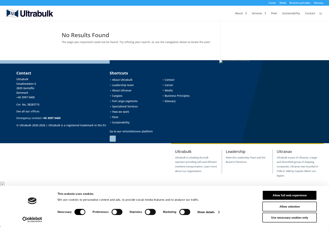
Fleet (274, 13)
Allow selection (289, 206)
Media (282, 3)
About (239, 13)
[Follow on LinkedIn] (113, 139)
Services (257, 13)
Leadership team (122, 85)
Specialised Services (124, 106)
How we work (119, 112)
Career (272, 3)
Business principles (300, 3)
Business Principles (176, 96)
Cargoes (116, 96)
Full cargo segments (124, 101)
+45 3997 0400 (25, 97)
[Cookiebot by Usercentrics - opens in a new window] (32, 219)
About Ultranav (120, 90)
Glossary (318, 3)
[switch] (117, 212)
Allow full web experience (290, 195)
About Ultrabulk (121, 80)
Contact (310, 13)
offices (35, 111)
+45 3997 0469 (51, 118)
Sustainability (291, 13)
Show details (206, 212)
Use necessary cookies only (289, 217)
